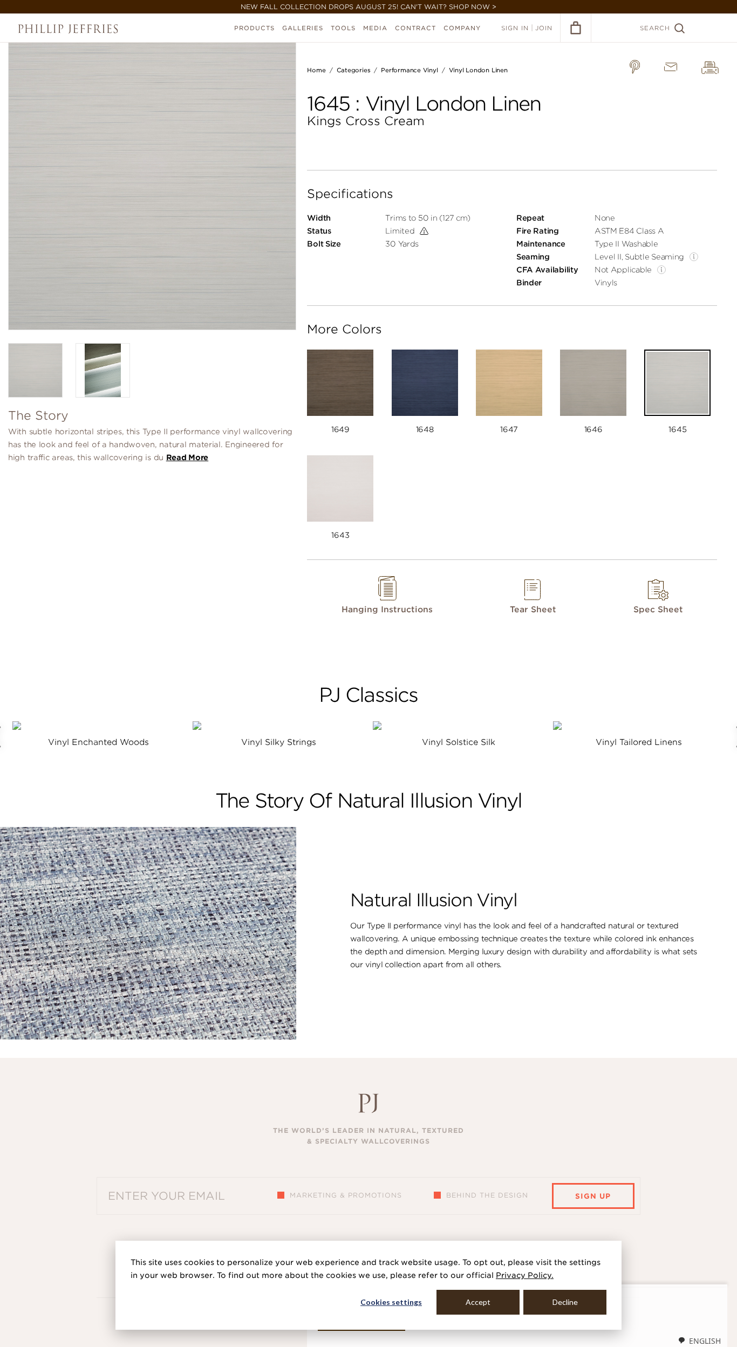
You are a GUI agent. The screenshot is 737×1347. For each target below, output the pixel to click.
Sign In (515, 28)
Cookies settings (391, 1302)
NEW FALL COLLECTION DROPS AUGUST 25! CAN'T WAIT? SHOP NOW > (368, 7)
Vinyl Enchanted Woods (98, 742)
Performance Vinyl (409, 70)
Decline (565, 1302)
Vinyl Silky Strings (278, 742)
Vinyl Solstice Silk (458, 742)
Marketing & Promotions (346, 1195)
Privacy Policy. (525, 1275)
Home (316, 70)
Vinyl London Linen (478, 70)
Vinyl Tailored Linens (639, 742)
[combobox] (699, 1340)
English (705, 1341)
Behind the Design (487, 1195)
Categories (354, 70)
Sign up (593, 1196)
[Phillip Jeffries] (68, 29)
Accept (478, 1302)
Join (543, 28)
